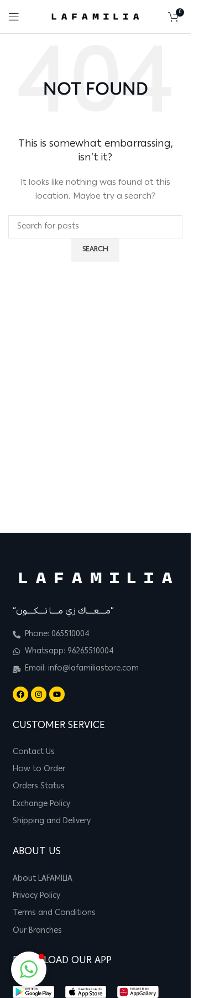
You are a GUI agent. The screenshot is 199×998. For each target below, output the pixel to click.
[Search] (157, 17)
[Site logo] (95, 17)
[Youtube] (57, 694)
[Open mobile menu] (14, 17)
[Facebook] (20, 694)
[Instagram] (38, 694)
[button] (28, 969)
